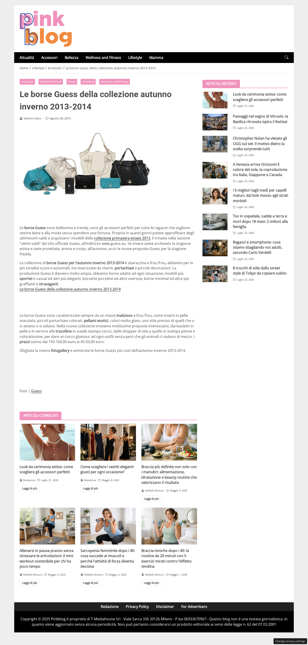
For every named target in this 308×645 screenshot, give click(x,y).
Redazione (110, 606)
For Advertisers (194, 606)
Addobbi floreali (50, 82)
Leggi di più (29, 488)
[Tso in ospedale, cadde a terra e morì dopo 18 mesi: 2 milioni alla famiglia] (215, 222)
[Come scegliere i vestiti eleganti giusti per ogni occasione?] (108, 442)
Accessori (49, 57)
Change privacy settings (290, 641)
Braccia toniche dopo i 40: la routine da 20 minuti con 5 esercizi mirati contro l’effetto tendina (166, 558)
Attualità (27, 57)
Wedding (88, 82)
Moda (72, 82)
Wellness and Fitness (103, 57)
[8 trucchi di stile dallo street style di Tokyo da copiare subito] (215, 274)
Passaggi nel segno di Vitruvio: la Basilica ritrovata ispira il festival (260, 119)
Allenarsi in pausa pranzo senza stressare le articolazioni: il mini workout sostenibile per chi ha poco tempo (47, 558)
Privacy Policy (137, 606)
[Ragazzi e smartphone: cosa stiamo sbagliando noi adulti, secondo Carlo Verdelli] (215, 247)
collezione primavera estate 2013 (122, 238)
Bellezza (71, 57)
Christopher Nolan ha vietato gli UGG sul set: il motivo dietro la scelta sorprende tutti (260, 143)
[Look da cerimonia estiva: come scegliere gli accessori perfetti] (47, 442)
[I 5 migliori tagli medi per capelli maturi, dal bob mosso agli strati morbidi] (215, 196)
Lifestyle (135, 57)
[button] (286, 57)
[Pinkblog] (46, 28)
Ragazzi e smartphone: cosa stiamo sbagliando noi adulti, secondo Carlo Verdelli (257, 247)
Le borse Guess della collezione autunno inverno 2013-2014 (70, 289)
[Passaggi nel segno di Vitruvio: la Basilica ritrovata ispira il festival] (215, 122)
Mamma (156, 57)
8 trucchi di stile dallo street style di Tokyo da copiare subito (260, 271)
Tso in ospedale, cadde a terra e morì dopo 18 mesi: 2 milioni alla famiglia (260, 221)
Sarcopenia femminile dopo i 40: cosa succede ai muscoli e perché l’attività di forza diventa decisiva (107, 558)
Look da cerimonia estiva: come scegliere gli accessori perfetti (46, 469)
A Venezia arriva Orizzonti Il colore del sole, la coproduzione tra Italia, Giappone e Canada (260, 169)
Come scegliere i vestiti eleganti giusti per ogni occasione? (107, 469)
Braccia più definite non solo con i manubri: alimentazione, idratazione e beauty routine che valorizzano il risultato (169, 474)
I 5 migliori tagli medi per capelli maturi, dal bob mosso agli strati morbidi (260, 195)
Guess (36, 390)
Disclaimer (165, 606)
